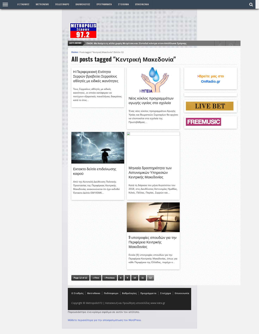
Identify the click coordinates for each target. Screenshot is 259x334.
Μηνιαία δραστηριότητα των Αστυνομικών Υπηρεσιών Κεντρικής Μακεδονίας (150, 172)
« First (96, 278)
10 (135, 278)
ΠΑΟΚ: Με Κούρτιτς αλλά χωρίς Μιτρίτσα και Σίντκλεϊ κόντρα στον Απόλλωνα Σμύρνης (136, 43)
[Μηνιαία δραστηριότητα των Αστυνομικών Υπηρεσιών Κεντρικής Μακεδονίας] (153, 134)
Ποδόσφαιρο (62, 4)
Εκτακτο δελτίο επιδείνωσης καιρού (94, 171)
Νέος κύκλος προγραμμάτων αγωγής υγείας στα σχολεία (151, 100)
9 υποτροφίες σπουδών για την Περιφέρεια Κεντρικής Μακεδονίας (153, 242)
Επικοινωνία (142, 4)
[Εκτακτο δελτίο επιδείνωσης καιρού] (97, 162)
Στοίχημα (123, 4)
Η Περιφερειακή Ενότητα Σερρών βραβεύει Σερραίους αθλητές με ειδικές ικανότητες (95, 76)
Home (74, 52)
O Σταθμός (23, 4)
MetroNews (42, 4)
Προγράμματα (104, 4)
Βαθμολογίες (83, 4)
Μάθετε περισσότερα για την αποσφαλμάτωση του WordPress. (104, 320)
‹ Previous (109, 278)
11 (142, 278)
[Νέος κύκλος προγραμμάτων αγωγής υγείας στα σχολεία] (153, 92)
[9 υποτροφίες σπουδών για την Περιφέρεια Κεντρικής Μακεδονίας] (153, 231)
